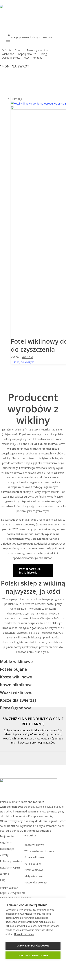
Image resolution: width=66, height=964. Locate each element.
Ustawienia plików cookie (33, 945)
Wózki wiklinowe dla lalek (39, 851)
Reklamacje (7, 848)
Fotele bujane (32, 863)
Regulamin (6, 842)
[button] (33, 40)
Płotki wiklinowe (33, 870)
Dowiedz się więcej (24, 934)
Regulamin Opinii (10, 867)
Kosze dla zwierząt (36, 882)
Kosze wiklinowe (34, 845)
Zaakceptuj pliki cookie (33, 955)
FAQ (2, 880)
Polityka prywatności (12, 861)
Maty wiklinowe (33, 876)
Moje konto (7, 836)
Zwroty (4, 855)
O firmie (5, 874)
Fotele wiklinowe (34, 857)
